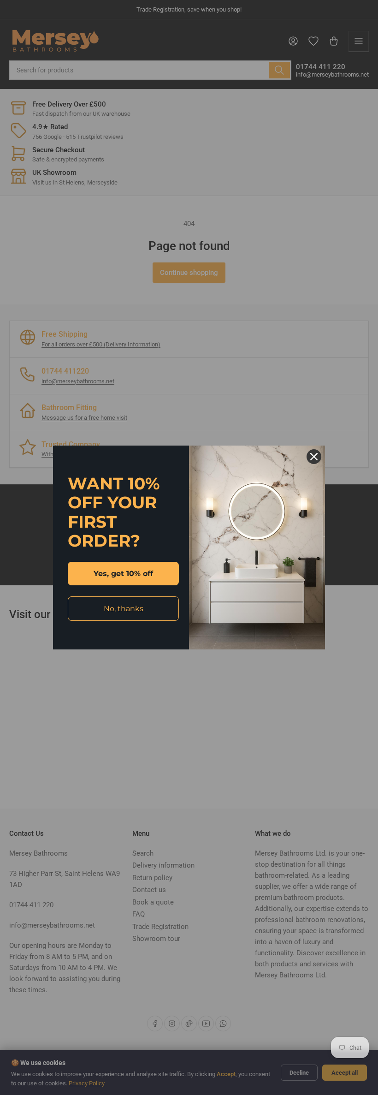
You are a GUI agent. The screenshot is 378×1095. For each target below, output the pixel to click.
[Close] (314, 457)
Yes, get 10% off (123, 573)
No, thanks (123, 608)
